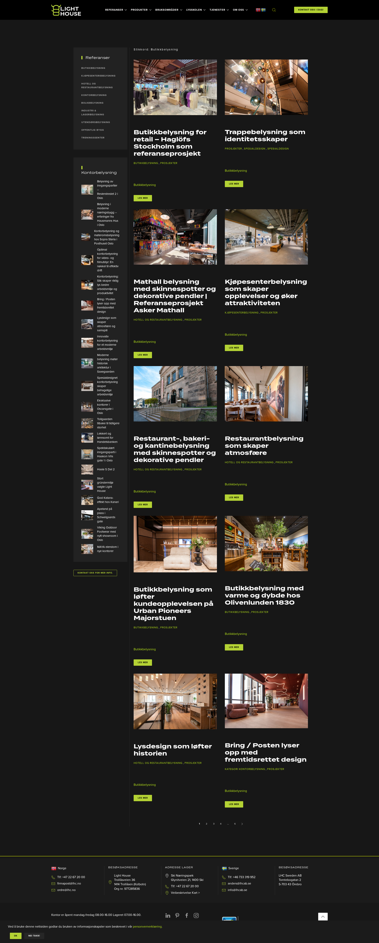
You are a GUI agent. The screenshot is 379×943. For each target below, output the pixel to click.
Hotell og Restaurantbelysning (158, 319)
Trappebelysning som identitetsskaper (265, 136)
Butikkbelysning (146, 163)
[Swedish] (263, 9)
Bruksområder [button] (166, 9)
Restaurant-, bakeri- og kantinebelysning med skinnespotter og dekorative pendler (175, 449)
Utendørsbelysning (95, 122)
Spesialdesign (254, 148)
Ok (15, 935)
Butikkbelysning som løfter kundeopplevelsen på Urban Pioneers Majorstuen (173, 604)
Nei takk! (34, 935)
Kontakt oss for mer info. (95, 573)
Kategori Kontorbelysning (245, 769)
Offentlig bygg (92, 130)
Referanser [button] (114, 9)
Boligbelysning (92, 102)
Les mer (143, 198)
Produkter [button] (139, 9)
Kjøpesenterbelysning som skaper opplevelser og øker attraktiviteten (266, 292)
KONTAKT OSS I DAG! (311, 10)
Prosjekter (168, 163)
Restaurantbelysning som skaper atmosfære (264, 446)
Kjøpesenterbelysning (242, 312)
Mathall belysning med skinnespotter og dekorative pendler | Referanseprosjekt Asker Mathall (175, 296)
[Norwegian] (258, 9)
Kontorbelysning (94, 95)
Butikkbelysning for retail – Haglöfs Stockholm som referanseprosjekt (170, 143)
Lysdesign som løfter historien (173, 750)
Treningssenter (93, 137)
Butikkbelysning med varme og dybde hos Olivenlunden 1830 (264, 596)
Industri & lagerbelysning (92, 112)
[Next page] (242, 824)
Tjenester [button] (217, 9)
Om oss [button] (238, 9)
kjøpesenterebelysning (98, 75)
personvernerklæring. (147, 927)
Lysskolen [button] (194, 9)
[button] (274, 10)
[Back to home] (66, 10)
